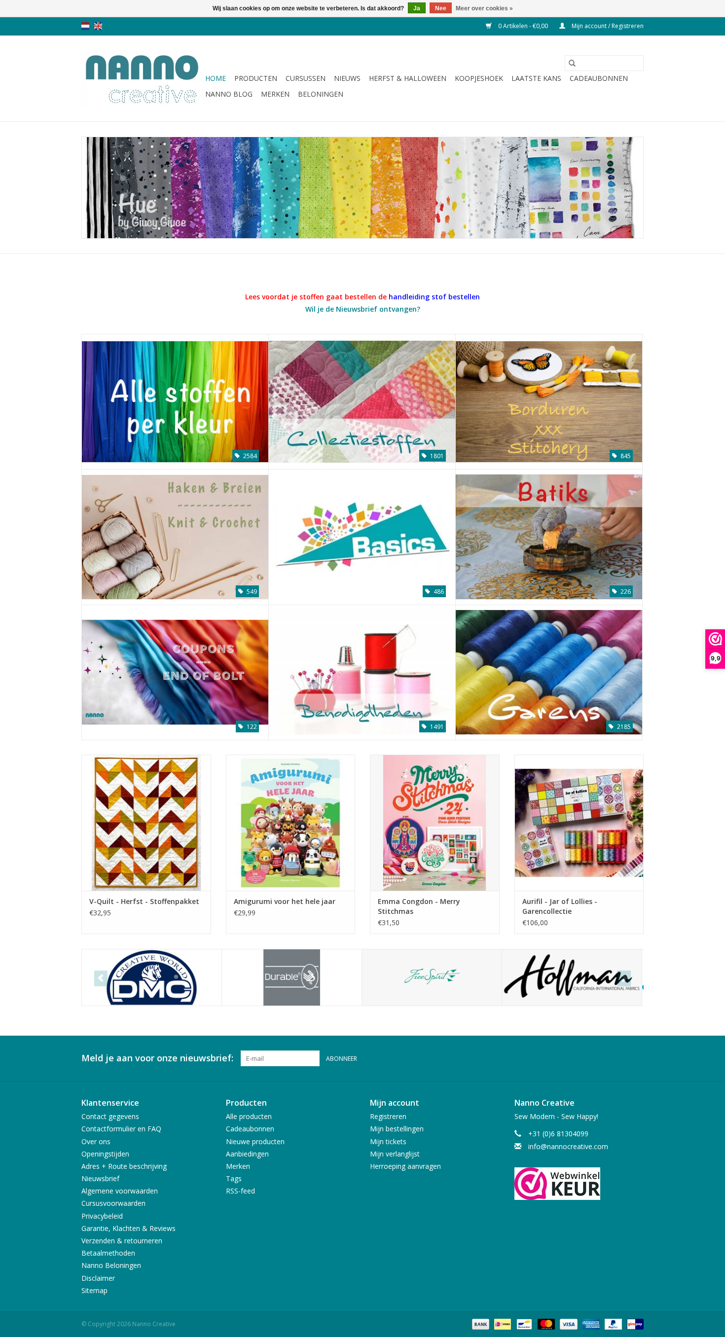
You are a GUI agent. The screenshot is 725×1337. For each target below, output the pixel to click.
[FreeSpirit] (432, 977)
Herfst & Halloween (407, 78)
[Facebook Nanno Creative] (600, 1058)
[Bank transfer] (480, 1323)
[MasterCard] (545, 1323)
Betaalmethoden (108, 1253)
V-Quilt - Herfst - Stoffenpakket (144, 901)
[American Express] (590, 1323)
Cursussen (306, 78)
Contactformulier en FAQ (121, 1128)
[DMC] (151, 977)
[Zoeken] (572, 63)
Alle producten (249, 1116)
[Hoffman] (572, 977)
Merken (275, 94)
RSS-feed (240, 1190)
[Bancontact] (523, 1323)
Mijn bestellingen (397, 1128)
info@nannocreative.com (568, 1146)
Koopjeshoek (479, 78)
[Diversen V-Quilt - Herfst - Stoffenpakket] (146, 822)
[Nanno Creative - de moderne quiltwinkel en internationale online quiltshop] (141, 78)
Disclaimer (98, 1278)
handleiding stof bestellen (434, 296)
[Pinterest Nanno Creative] (618, 1058)
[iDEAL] (501, 1323)
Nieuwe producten (255, 1141)
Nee (440, 8)
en (98, 26)
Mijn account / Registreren (607, 26)
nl (85, 26)
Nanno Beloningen (111, 1265)
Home (215, 78)
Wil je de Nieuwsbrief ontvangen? (362, 309)
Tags (234, 1178)
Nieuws (347, 78)
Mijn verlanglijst (395, 1153)
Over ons (95, 1141)
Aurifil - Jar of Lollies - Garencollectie (559, 906)
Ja (416, 8)
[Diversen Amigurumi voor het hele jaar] (291, 822)
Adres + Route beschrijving (124, 1166)
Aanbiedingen (247, 1153)
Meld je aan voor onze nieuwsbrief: (157, 1058)
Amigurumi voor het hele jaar (284, 901)
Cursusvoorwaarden (113, 1203)
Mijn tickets (388, 1141)
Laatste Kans (536, 78)
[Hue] (362, 187)
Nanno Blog (229, 94)
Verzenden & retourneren (121, 1240)
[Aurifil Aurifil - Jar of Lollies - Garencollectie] (579, 822)
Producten (255, 78)
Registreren (388, 1116)
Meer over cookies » (484, 8)
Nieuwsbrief (100, 1178)
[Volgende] (624, 978)
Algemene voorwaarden (119, 1190)
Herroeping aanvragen (405, 1166)
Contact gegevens (110, 1116)
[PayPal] (612, 1323)
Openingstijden (105, 1153)
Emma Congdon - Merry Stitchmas (419, 906)
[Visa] (567, 1323)
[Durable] (292, 977)
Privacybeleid (102, 1216)
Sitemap (94, 1290)
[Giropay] (633, 1323)
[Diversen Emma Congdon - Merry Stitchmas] (435, 822)
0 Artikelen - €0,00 (523, 26)
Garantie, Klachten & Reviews (128, 1228)
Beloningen (320, 94)
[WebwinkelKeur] (579, 1183)
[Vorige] (101, 978)
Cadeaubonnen (599, 78)
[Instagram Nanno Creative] (636, 1058)
